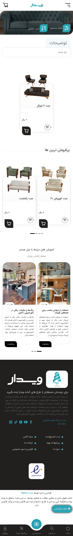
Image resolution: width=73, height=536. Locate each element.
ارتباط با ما (28, 443)
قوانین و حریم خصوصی (22, 449)
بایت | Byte (27, 493)
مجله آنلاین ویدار (36, 256)
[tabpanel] (19, 191)
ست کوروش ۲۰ (58, 198)
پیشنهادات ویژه (53, 443)
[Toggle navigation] (67, 5)
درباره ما (56, 449)
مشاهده (10, 344)
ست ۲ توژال (43, 106)
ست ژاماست (26, 198)
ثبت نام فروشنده (52, 437)
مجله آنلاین (28, 437)
